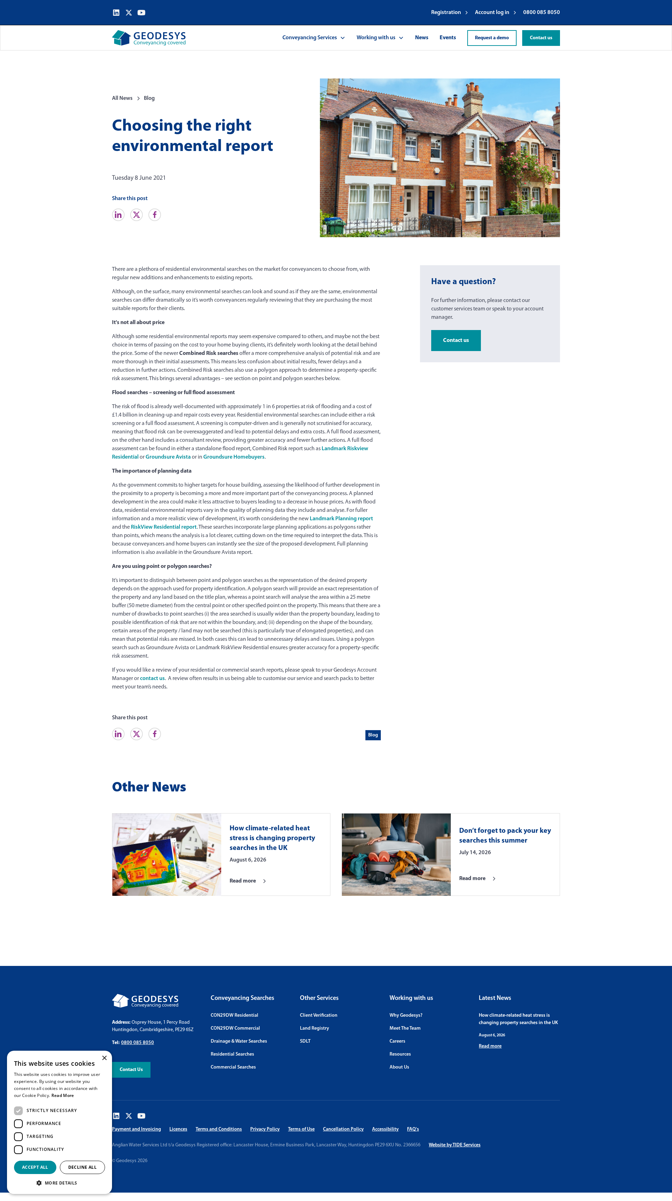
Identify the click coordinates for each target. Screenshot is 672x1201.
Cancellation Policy (343, 1129)
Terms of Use (301, 1129)
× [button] (104, 1058)
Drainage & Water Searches (239, 1041)
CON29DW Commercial (235, 1028)
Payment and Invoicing (136, 1129)
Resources (400, 1054)
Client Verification (318, 1015)
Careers (397, 1041)
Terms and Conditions (219, 1129)
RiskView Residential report (164, 527)
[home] (149, 38)
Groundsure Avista (168, 457)
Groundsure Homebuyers (234, 457)
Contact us (541, 38)
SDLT (305, 1041)
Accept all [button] (35, 1167)
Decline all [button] (82, 1167)
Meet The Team (405, 1028)
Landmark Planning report (341, 519)
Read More (62, 1095)
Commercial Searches (233, 1067)
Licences (178, 1129)
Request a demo (492, 38)
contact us (152, 678)
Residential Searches (232, 1054)
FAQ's (413, 1129)
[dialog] (59, 1122)
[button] (314, 38)
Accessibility (385, 1129)
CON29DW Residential (234, 1015)
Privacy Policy (265, 1129)
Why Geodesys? (406, 1015)
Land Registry (314, 1028)
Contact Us (131, 1069)
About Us (399, 1067)
